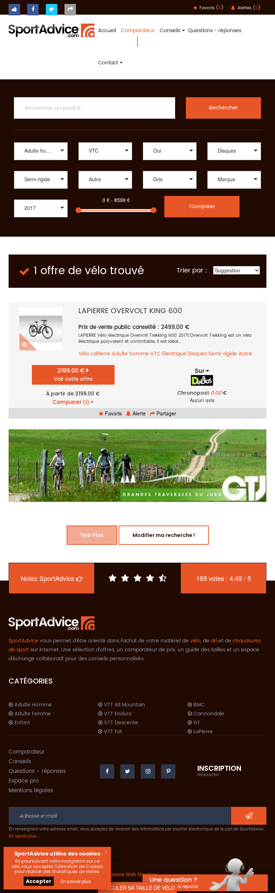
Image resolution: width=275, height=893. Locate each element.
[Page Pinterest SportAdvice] (168, 771)
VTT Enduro (117, 713)
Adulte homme (130, 354)
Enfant (21, 722)
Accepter (39, 881)
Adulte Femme (32, 713)
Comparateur (138, 30)
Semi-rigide (222, 354)
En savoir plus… (24, 836)
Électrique (174, 354)
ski (214, 641)
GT (196, 722)
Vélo (84, 354)
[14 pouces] (105, 189)
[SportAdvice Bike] (52, 29)
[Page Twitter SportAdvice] (127, 771)
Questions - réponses (214, 30)
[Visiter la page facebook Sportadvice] (33, 9)
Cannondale (208, 713)
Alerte (138, 413)
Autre (245, 354)
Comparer (202, 206)
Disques (197, 354)
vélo (195, 641)
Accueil (107, 30)
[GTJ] (137, 465)
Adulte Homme (32, 705)
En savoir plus (76, 881)
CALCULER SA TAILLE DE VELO (137, 887)
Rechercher (223, 108)
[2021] (41, 226)
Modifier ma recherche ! (163, 535)
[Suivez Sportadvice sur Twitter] (51, 9)
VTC (155, 354)
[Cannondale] (234, 189)
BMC (198, 705)
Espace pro (24, 780)
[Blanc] (170, 189)
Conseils (170, 30)
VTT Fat (112, 731)
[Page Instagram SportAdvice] (148, 771)
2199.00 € (73, 374)
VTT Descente (120, 722)
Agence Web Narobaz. (132, 875)
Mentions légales (31, 790)
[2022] (41, 218)
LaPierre (100, 354)
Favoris (112, 413)
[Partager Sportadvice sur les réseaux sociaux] (70, 9)
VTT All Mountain (123, 705)
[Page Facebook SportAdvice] (107, 771)
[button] (41, 151)
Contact (108, 63)
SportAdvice (23, 641)
